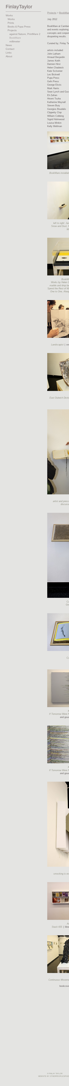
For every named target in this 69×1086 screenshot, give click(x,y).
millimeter (14, 41)
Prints (11, 22)
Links (8, 52)
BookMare (15, 37)
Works (9, 15)
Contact (10, 48)
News (9, 45)
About (9, 56)
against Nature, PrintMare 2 (25, 34)
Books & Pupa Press (19, 26)
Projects (12, 30)
